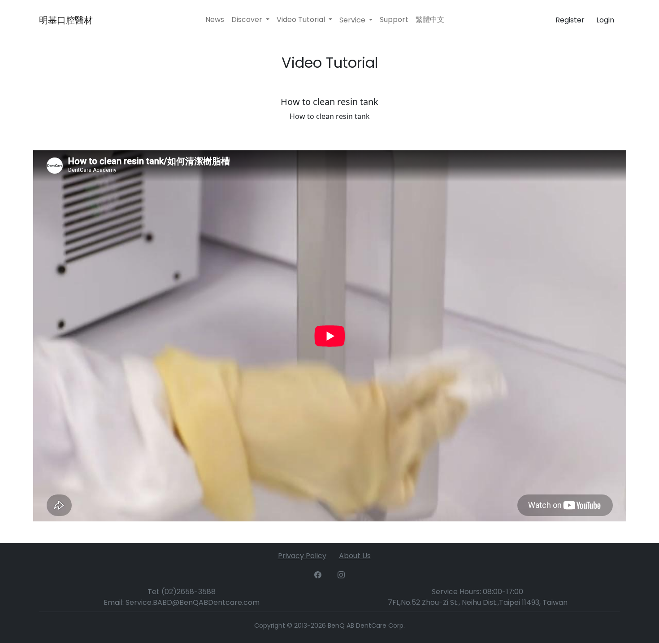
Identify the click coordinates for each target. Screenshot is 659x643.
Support (394, 19)
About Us (355, 556)
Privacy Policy (302, 556)
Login (605, 20)
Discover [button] (247, 19)
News (214, 19)
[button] (356, 20)
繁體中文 (430, 19)
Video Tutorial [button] (302, 19)
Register (570, 20)
